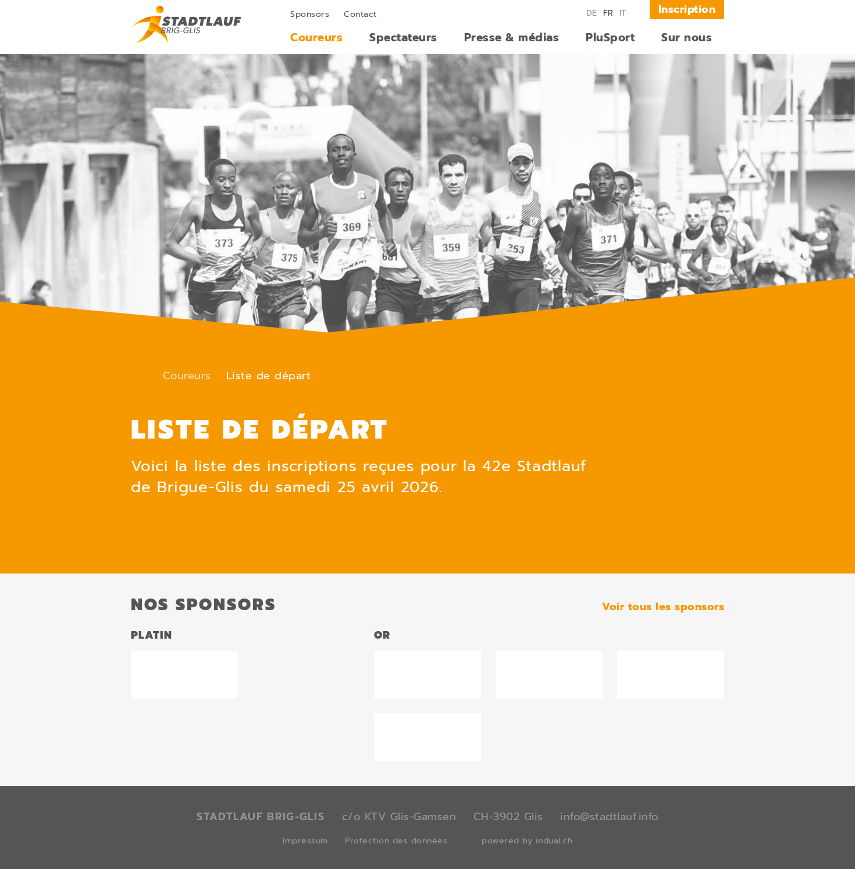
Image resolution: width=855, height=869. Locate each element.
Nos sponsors (203, 605)
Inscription (687, 9)
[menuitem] (309, 13)
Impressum (305, 841)
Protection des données (396, 841)
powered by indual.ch (527, 841)
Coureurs (187, 376)
